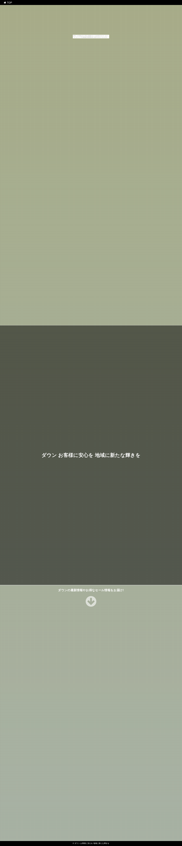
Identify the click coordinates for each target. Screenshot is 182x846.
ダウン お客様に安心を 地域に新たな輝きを (91, 455)
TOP (9, 2)
